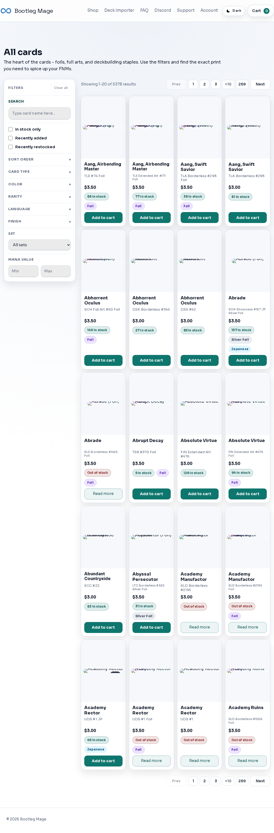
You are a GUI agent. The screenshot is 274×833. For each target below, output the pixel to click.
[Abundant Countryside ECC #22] (103, 537)
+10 (228, 84)
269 (242, 84)
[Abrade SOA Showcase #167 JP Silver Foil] (247, 261)
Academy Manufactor (194, 576)
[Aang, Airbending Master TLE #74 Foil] (103, 127)
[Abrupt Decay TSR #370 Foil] (151, 404)
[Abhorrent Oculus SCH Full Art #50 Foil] (103, 261)
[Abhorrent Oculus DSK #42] (199, 261)
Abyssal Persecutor (145, 576)
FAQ (144, 10)
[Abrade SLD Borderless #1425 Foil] (103, 404)
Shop (92, 10)
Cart (260, 10)
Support (186, 10)
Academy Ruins (246, 707)
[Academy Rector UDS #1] (199, 671)
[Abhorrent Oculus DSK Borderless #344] (151, 261)
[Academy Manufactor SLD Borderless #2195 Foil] (247, 537)
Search (16, 101)
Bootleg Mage (33, 11)
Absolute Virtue (199, 440)
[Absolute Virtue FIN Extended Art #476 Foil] (247, 404)
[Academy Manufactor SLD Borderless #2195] (199, 537)
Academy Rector (95, 710)
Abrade (237, 298)
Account (209, 10)
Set (11, 234)
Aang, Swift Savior (194, 167)
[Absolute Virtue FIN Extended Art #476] (199, 404)
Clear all (61, 88)
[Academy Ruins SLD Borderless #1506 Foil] (247, 671)
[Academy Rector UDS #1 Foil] (151, 671)
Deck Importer (119, 10)
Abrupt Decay (147, 440)
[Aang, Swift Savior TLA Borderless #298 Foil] (199, 127)
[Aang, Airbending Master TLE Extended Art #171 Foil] (151, 127)
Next (260, 84)
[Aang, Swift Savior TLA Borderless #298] (247, 127)
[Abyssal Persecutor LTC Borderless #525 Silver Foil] (151, 537)
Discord (162, 10)
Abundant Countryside (97, 576)
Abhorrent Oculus (96, 300)
